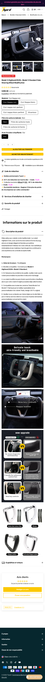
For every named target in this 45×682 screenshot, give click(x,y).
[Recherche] (24, 9)
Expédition (5, 93)
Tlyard (9, 675)
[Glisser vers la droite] (38, 39)
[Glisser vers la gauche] (6, 39)
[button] (38, 9)
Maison (4, 15)
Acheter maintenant (22, 154)
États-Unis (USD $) (11, 657)
